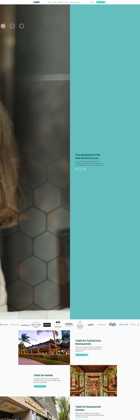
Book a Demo (101, 2)
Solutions (55, 2)
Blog (79, 2)
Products (50, 2)
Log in (91, 2)
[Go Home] (36, 2)
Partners (66, 2)
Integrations (60, 2)
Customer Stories (73, 2)
